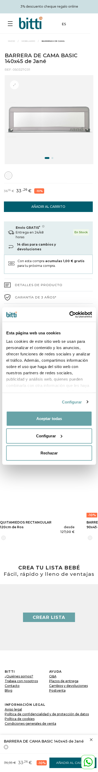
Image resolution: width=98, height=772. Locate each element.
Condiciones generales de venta (30, 724)
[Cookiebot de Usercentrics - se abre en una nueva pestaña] (70, 314)
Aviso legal (13, 709)
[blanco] (6, 747)
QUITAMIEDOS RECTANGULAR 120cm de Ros (25, 524)
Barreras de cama (53, 41)
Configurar (72, 402)
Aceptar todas (49, 418)
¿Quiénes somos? (19, 676)
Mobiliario (28, 41)
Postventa (57, 690)
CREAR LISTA (49, 617)
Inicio (11, 41)
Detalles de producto (38, 285)
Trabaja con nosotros (21, 681)
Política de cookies (19, 719)
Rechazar (49, 453)
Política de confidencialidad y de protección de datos (47, 714)
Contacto (12, 686)
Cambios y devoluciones (68, 686)
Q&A (52, 676)
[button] (47, 158)
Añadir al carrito (48, 207)
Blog (8, 690)
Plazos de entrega (63, 681)
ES (64, 24)
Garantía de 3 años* (35, 297)
